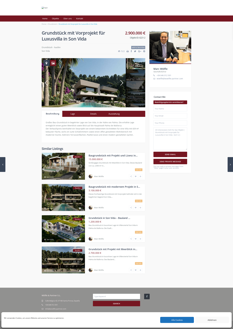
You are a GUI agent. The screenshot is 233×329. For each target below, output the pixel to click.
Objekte (55, 18)
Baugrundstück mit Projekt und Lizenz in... (113, 155)
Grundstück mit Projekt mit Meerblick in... (113, 249)
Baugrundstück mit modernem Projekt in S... (114, 186)
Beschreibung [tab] (52, 113)
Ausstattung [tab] (114, 113)
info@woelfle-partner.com (55, 309)
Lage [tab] (73, 113)
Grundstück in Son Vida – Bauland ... (109, 218)
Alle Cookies (177, 320)
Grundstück (52, 24)
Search (116, 303)
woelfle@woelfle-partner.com (170, 78)
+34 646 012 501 (164, 75)
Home (44, 18)
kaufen (57, 47)
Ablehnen (212, 320)
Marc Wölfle (99, 176)
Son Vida (46, 51)
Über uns (67, 18)
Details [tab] (93, 113)
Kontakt (79, 18)
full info (138, 170)
